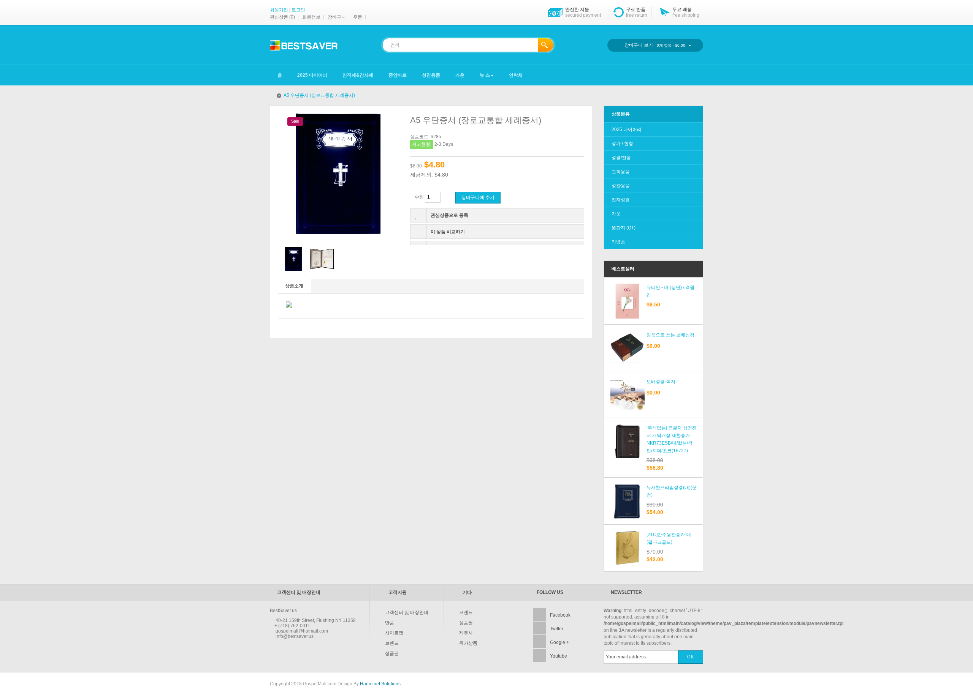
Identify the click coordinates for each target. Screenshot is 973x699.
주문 (357, 17)
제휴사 (466, 633)
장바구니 (337, 17)
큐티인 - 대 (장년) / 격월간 (670, 291)
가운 (616, 213)
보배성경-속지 (661, 381)
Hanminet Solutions (380, 683)
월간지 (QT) (623, 227)
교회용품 (621, 171)
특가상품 (468, 643)
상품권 (392, 653)
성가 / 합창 (622, 143)
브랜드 (392, 643)
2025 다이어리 (627, 129)
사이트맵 (394, 633)
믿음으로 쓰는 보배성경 (670, 335)
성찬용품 (621, 185)
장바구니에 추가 (477, 197)
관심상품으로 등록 (449, 215)
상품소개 (294, 286)
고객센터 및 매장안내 (406, 612)
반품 (389, 622)
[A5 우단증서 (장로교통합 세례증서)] (293, 259)
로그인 (298, 10)
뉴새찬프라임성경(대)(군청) (672, 491)
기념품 (618, 242)
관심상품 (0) (282, 17)
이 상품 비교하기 (448, 231)
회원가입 (279, 10)
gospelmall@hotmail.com (302, 631)
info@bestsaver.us (295, 636)
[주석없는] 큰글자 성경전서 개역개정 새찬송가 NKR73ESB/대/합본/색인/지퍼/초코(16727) (672, 439)
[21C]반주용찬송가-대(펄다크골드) (669, 538)
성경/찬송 (621, 157)
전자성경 (621, 199)
